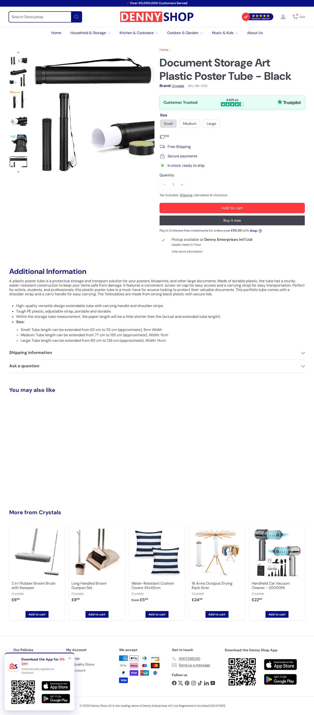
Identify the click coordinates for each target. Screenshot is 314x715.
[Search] (76, 17)
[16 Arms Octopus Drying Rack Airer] (217, 567)
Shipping (186, 195)
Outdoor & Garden (183, 32)
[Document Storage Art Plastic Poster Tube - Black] (32, 442)
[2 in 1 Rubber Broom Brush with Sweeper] (37, 567)
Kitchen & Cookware (137, 32)
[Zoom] (92, 112)
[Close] (70, 658)
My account (76, 670)
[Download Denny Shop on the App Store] (280, 664)
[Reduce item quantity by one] (164, 185)
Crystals (50, 512)
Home (56, 32)
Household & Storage (88, 32)
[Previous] (18, 53)
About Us (255, 32)
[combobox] (45, 17)
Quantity (167, 175)
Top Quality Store (80, 664)
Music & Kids (223, 32)
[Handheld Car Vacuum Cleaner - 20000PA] (277, 567)
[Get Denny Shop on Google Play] (280, 679)
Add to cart (31, 487)
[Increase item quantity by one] (182, 185)
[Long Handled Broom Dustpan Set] (97, 567)
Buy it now (232, 220)
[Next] (18, 170)
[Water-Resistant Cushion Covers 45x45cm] (157, 567)
